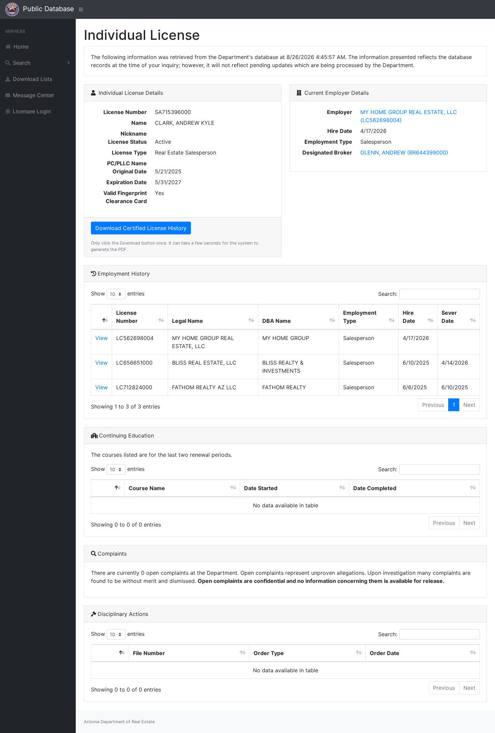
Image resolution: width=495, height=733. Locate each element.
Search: (387, 293)
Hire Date (409, 316)
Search (21, 62)
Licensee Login (32, 111)
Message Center (33, 95)
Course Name (147, 488)
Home (21, 46)
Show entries (117, 293)
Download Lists (32, 79)
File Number (149, 653)
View (101, 338)
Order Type (269, 653)
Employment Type (359, 316)
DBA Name (276, 320)
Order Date (384, 653)
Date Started (260, 488)
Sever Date (449, 316)
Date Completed (374, 488)
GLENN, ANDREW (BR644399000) (404, 152)
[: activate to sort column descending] (101, 317)
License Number (127, 316)
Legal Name (187, 320)
